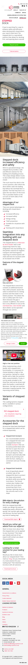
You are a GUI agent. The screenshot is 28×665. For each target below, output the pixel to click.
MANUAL (24, 12)
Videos (4, 622)
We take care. (23, 662)
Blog (3, 617)
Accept (23, 343)
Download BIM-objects (11, 519)
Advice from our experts (11, 543)
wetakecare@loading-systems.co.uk (13, 643)
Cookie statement (6, 598)
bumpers (15, 445)
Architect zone (6, 614)
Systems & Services (7, 612)
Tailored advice (14, 51)
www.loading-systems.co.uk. (11, 645)
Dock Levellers (8, 10)
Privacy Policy (5, 595)
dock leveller (17, 306)
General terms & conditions (9, 593)
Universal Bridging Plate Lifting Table (16, 15)
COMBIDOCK (18, 12)
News (3, 619)
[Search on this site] (26, 6)
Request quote (14, 45)
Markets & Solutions (7, 607)
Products (4, 609)
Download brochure (10, 569)
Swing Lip (15, 10)
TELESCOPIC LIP (22, 10)
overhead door (8, 306)
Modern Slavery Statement (9, 601)
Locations (4, 624)
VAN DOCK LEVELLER (13, 17)
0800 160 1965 (24, 4)
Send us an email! (8, 649)
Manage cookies (10, 343)
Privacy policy (14, 338)
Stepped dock (22, 17)
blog (10, 559)
